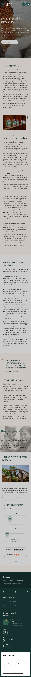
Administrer (18, 669)
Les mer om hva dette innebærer (13, 673)
